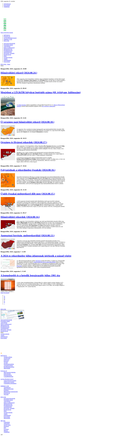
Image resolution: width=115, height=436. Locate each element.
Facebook (6, 429)
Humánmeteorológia (9, 364)
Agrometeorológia (8, 365)
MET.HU (3, 420)
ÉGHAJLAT (7, 36)
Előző (2, 292)
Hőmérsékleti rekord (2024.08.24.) (19, 72)
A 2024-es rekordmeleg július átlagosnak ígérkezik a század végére (36, 255)
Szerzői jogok (7, 425)
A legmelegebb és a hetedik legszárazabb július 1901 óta (30, 275)
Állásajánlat (7, 423)
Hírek (5, 56)
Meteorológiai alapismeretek (11, 391)
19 (4, 298)
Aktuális (8, 357)
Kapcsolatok (7, 5)
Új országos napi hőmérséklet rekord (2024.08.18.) (27, 122)
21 (4, 301)
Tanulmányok (7, 387)
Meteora (6, 430)
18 (4, 296)
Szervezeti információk (9, 43)
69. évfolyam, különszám (48, 106)
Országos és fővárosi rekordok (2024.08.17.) (24, 142)
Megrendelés (7, 418)
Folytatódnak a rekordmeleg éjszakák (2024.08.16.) (28, 170)
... (4, 295)
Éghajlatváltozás (8, 375)
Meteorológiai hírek (8, 389)
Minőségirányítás (8, 49)
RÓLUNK (6, 40)
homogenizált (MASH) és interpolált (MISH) (44, 262)
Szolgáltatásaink (8, 52)
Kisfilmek (6, 390)
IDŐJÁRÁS (7, 35)
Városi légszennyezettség (10, 380)
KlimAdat (19, 266)
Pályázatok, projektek (9, 53)
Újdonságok (7, 422)
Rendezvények (7, 54)
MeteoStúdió (7, 368)
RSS (5, 427)
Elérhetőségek (7, 4)
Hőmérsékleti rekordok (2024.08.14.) (20, 217)
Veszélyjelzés (7, 358)
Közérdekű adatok (8, 45)
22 (4, 302)
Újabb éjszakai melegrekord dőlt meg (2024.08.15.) (28, 193)
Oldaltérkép (7, 6)
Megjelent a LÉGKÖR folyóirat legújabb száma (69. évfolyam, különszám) (41, 92)
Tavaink (6, 362)
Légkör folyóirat (22, 105)
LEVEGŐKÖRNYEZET (10, 38)
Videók (5, 59)
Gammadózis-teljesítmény (10, 383)
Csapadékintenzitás (8, 376)
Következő (6, 292)
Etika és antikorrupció (9, 47)
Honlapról (6, 426)
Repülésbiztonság (8, 50)
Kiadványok (7, 393)
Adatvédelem (7, 46)
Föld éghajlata (7, 373)
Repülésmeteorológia (9, 367)
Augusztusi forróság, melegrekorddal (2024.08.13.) (27, 235)
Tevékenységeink (8, 57)
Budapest (6, 361)
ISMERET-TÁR (8, 39)
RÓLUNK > (4, 64)
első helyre (38, 260)
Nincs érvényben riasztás (7, 32)
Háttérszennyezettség (9, 382)
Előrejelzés (6, 360)
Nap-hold (6, 394)
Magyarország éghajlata (9, 372)
